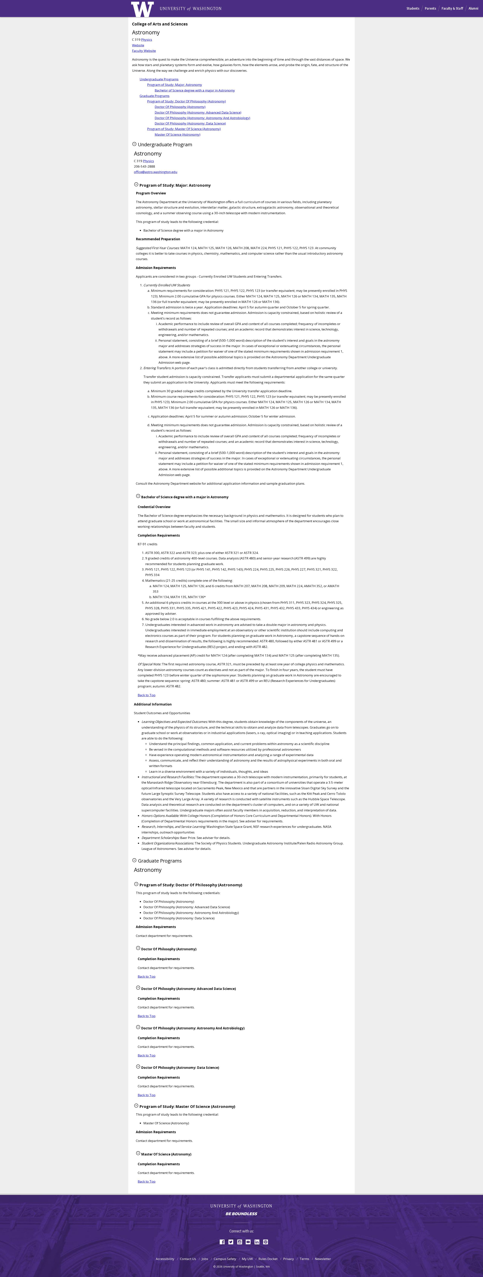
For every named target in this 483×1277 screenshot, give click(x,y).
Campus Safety (225, 1259)
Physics (146, 39)
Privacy (288, 1259)
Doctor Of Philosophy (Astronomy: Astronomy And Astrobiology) (202, 118)
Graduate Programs (154, 96)
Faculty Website (144, 51)
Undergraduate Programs (159, 79)
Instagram (241, 1241)
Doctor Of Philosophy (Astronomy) (180, 107)
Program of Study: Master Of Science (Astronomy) (184, 129)
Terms (304, 1259)
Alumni (473, 8)
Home (146, 10)
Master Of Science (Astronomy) (177, 134)
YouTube (250, 1241)
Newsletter (323, 1259)
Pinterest (267, 1241)
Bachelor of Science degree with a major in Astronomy (195, 90)
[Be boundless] (241, 1214)
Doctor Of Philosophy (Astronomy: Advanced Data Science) (198, 112)
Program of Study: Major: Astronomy (174, 84)
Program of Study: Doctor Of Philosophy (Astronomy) (186, 101)
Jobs (205, 1259)
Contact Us (188, 1259)
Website (138, 45)
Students (413, 8)
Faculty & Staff (452, 8)
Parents (430, 8)
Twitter (232, 1241)
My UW (247, 1259)
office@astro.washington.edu (155, 172)
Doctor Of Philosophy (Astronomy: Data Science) (190, 123)
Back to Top (146, 695)
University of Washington (241, 1207)
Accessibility (165, 1259)
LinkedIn (258, 1241)
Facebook (224, 1241)
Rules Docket (268, 1259)
